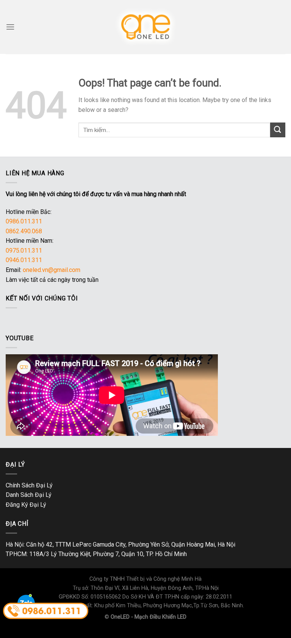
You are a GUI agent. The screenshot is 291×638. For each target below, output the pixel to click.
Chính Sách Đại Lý (29, 485)
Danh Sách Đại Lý (29, 494)
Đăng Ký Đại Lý (26, 504)
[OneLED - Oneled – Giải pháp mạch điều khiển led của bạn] (146, 26)
